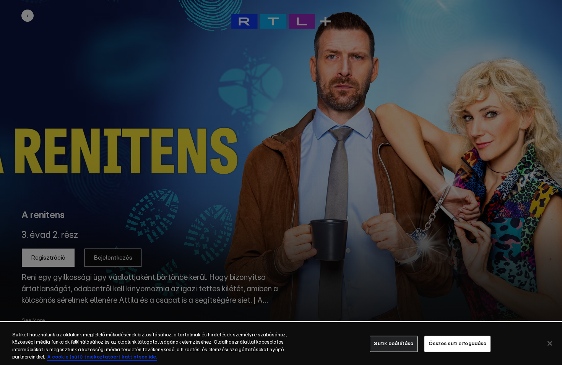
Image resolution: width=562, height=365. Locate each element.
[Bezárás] (549, 343)
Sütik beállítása (393, 343)
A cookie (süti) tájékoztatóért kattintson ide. (102, 357)
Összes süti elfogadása (458, 343)
